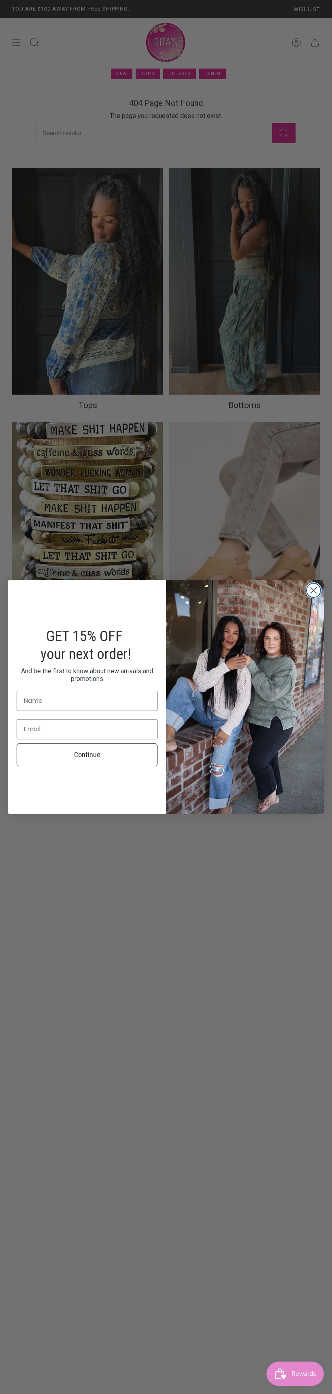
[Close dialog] (313, 590)
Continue (87, 754)
